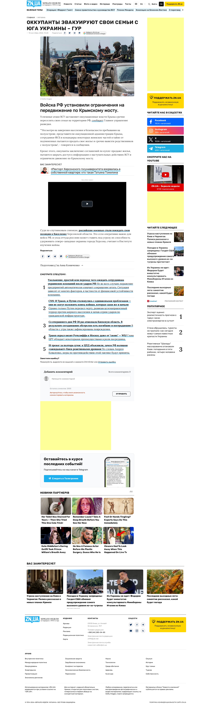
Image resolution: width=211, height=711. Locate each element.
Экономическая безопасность (77, 670)
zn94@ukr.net (93, 639)
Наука (108, 659)
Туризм (149, 670)
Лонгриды (117, 4)
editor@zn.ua (101, 645)
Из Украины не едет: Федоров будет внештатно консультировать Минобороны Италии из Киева (160, 274)
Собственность (152, 674)
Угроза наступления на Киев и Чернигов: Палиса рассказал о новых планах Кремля (159, 237)
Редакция (67, 627)
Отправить (121, 394)
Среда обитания (112, 666)
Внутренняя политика (34, 659)
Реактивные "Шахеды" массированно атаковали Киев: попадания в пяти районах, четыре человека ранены (161, 349)
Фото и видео (90, 4)
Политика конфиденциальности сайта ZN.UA (167, 702)
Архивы (66, 624)
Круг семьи (150, 666)
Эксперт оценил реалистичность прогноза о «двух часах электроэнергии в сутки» (161, 316)
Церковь (109, 670)
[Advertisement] (75, 425)
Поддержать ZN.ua (174, 4)
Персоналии (70, 674)
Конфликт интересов (74, 666)
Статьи (78, 4)
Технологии (110, 662)
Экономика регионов (33, 678)
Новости (68, 4)
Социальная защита (73, 659)
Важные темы (35, 10)
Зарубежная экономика (75, 662)
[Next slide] (182, 10)
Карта (65, 639)
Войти (154, 4)
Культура (109, 674)
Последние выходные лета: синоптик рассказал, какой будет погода (160, 291)
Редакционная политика (73, 635)
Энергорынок (30, 670)
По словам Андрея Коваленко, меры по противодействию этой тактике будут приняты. (89, 349)
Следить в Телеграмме (65, 478)
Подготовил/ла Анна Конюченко (60, 265)
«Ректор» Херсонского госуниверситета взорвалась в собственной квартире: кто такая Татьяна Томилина (85, 170)
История (149, 662)
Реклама (66, 631)
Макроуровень (31, 666)
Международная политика (36, 662)
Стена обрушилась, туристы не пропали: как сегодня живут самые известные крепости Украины (162, 332)
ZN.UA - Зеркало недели (165, 186)
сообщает (97, 120)
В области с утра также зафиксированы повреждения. (91, 325)
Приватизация (31, 674)
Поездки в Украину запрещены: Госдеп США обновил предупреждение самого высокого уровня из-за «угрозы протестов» (160, 254)
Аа (161, 4)
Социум (149, 659)
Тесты (128, 4)
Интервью (105, 4)
